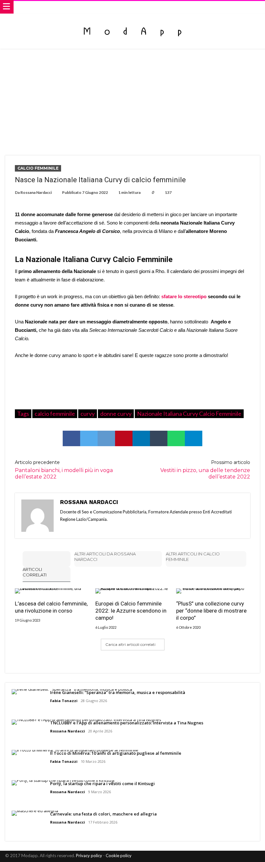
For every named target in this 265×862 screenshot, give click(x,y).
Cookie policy (119, 855)
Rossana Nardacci (36, 192)
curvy (87, 413)
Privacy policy (89, 855)
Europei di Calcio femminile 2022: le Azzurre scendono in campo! (130, 610)
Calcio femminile (37, 168)
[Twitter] (232, 856)
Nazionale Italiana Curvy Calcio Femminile (189, 413)
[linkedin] (141, 438)
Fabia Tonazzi (64, 700)
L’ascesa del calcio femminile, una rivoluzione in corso (51, 607)
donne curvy (116, 413)
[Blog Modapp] (132, 20)
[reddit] (106, 438)
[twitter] (89, 438)
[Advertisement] (132, 97)
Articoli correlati (35, 572)
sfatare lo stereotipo (184, 296)
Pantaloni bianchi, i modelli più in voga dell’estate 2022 (64, 469)
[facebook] (71, 438)
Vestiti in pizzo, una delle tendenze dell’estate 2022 (205, 469)
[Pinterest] (243, 856)
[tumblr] (158, 438)
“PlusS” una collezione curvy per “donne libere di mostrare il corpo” (211, 610)
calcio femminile (55, 413)
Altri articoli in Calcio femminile (193, 556)
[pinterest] (123, 438)
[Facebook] (221, 856)
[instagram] (254, 856)
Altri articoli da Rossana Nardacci (105, 556)
